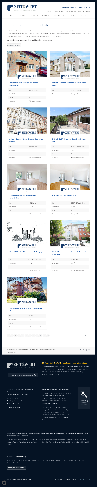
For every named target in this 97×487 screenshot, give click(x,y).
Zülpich (9, 445)
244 (48, 335)
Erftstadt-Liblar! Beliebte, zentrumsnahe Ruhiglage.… (26, 252)
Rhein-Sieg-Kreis (40, 439)
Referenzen (44, 349)
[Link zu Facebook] (80, 349)
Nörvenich (29, 442)
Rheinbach (64, 442)
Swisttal (57, 442)
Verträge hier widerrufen (16, 467)
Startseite (24, 349)
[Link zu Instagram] (89, 349)
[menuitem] (75, 8)
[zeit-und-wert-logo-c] (22, 7)
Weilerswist (37, 442)
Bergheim (82, 439)
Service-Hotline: (76, 7)
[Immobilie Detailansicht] (27, 66)
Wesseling (22, 442)
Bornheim (69, 439)
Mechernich (85, 442)
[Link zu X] (83, 349)
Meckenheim (72, 442)
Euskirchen (45, 442)
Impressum (19, 407)
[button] (4, 483)
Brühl (64, 439)
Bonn (79, 442)
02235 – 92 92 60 (14, 398)
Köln (8, 439)
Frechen (15, 442)
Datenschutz (11, 407)
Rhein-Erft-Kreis (28, 439)
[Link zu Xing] (86, 349)
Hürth (60, 439)
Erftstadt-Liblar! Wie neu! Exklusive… (65, 195)
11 (44, 335)
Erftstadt (49, 439)
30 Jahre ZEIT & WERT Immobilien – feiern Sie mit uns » (65, 363)
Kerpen (54, 439)
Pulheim (76, 439)
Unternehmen (33, 349)
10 (40, 335)
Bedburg (9, 442)
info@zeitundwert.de (15, 401)
